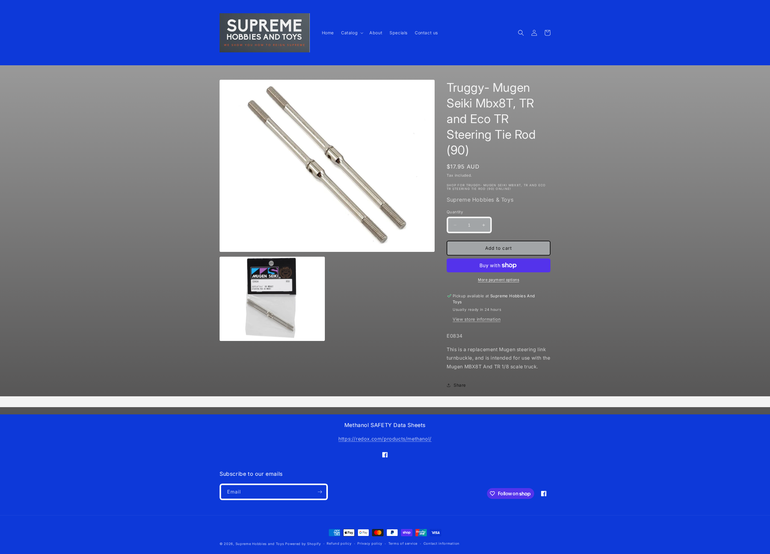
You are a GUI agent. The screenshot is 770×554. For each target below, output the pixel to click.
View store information (476, 319)
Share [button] (460, 385)
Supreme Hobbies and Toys (260, 544)
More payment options (498, 279)
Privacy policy (369, 543)
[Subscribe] (319, 492)
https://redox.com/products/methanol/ (385, 439)
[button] (351, 32)
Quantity (455, 211)
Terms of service (402, 543)
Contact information (442, 543)
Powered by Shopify (303, 544)
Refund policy (339, 543)
